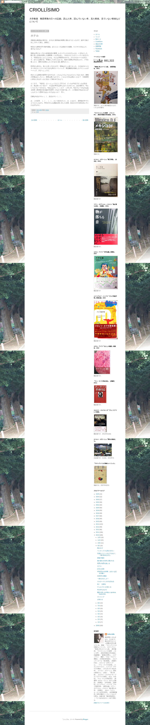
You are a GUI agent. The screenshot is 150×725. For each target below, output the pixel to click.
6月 (99, 608)
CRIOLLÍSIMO (44, 9)
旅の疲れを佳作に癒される (105, 561)
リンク (98, 37)
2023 (97, 499)
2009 (97, 625)
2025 (97, 494)
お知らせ (100, 599)
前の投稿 (85, 120)
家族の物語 (100, 558)
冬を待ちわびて (102, 589)
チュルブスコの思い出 (104, 587)
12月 (99, 537)
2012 (97, 529)
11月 (99, 540)
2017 (97, 516)
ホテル (99, 566)
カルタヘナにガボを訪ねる (105, 581)
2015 (97, 521)
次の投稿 (34, 120)
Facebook (99, 49)
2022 (97, 502)
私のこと (98, 39)
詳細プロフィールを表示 (101, 703)
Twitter (98, 51)
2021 (97, 505)
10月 (99, 543)
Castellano (99, 41)
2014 (97, 524)
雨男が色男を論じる (103, 563)
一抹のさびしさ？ (103, 579)
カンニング (100, 597)
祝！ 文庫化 (101, 584)
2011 (97, 532)
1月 (99, 622)
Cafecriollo (110, 634)
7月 (99, 606)
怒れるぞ (100, 548)
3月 (99, 616)
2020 (97, 508)
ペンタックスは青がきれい (105, 551)
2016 (97, 518)
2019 (97, 510)
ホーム (60, 120)
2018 (97, 513)
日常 (37, 112)
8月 (99, 603)
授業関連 (98, 46)
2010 (97, 535)
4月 (99, 614)
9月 (99, 545)
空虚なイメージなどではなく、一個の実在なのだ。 (107, 554)
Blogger (85, 719)
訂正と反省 (100, 569)
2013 (97, 527)
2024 (97, 497)
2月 (99, 619)
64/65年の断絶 (102, 576)
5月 (99, 611)
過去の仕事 (99, 44)
